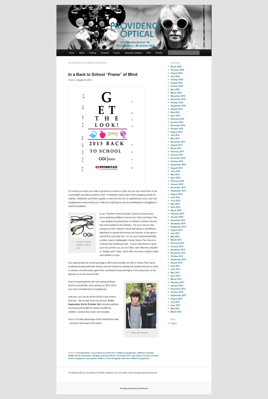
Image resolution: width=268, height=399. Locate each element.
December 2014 (178, 220)
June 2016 (175, 171)
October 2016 (177, 161)
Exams (117, 52)
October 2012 (177, 292)
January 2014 (177, 246)
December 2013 (178, 249)
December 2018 (178, 125)
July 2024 (175, 76)
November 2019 (178, 99)
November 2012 (178, 288)
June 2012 (175, 305)
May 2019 (175, 112)
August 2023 (176, 82)
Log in (174, 323)
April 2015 (175, 207)
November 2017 (178, 141)
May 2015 (175, 203)
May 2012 (175, 308)
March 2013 (176, 279)
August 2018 (176, 131)
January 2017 (177, 154)
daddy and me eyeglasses (79, 355)
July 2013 (175, 265)
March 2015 (176, 210)
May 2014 (175, 236)
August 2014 (176, 229)
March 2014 (176, 239)
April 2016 (175, 177)
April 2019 (175, 115)
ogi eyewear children (95, 358)
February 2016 (177, 180)
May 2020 (175, 89)
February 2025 (177, 69)
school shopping (113, 358)
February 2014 (177, 242)
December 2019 (178, 95)
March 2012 (176, 311)
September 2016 (178, 164)
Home (71, 52)
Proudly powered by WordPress (134, 388)
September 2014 (178, 226)
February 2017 (177, 151)
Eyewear (105, 52)
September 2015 (178, 190)
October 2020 (177, 86)
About (82, 52)
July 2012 (175, 301)
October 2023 (177, 79)
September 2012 (178, 295)
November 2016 (178, 157)
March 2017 (176, 148)
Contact (159, 52)
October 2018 (177, 128)
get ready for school (141, 355)
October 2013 (177, 256)
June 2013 (175, 269)
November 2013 (178, 252)
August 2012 (176, 298)
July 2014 (175, 233)
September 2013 (178, 259)
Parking (92, 52)
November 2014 (178, 223)
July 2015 (175, 197)
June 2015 (175, 200)
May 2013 (175, 272)
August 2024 (176, 73)
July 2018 (175, 135)
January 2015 (177, 216)
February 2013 (177, 282)
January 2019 (177, 122)
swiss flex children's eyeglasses (135, 358)
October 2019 (177, 102)
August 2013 (176, 262)
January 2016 (177, 184)
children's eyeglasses (126, 352)
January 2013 (177, 285)
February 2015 (177, 213)
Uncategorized (83, 352)
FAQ (149, 52)
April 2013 (175, 275)
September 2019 (178, 105)
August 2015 (176, 194)
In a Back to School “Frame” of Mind (102, 74)
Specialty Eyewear (133, 52)
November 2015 (178, 187)
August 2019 (176, 108)
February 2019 (177, 118)
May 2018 (175, 138)
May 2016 (175, 174)
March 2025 (176, 66)
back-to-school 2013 (107, 352)
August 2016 (176, 167)
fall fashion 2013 (124, 355)
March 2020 (176, 92)
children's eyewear (145, 352)
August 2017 (176, 144)
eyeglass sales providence (104, 355)
